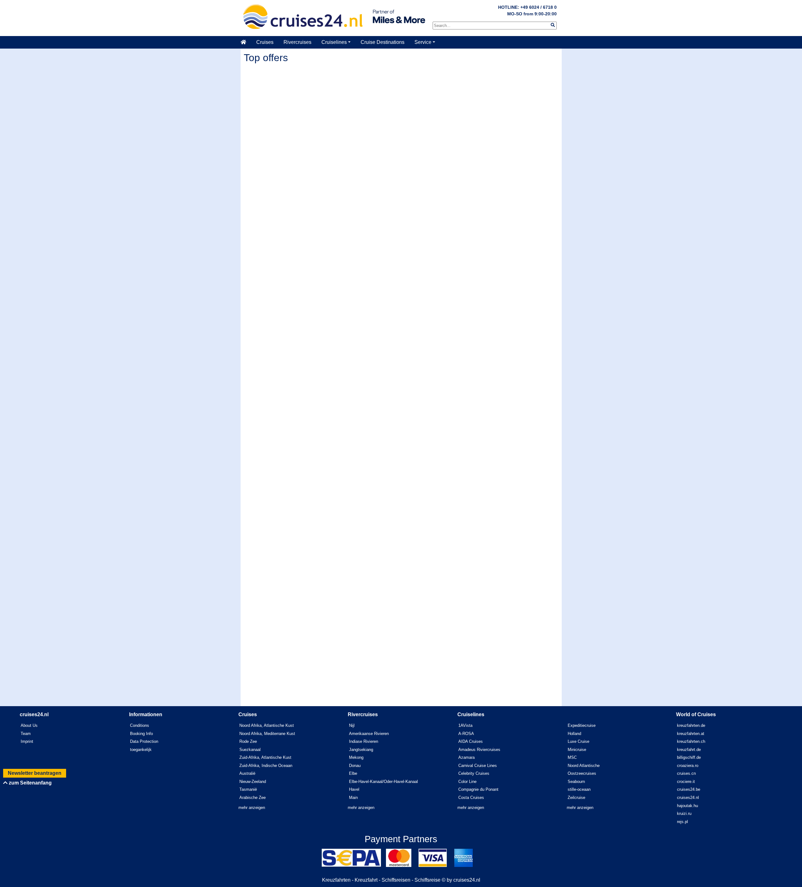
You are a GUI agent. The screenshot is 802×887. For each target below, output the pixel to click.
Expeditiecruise (582, 725)
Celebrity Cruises (473, 773)
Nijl (352, 725)
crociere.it (686, 781)
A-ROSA (466, 733)
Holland (574, 733)
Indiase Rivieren (363, 741)
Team (26, 733)
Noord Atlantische (584, 765)
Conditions (139, 725)
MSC (572, 757)
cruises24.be (688, 789)
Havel (354, 789)
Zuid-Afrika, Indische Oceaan (265, 765)
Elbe (353, 773)
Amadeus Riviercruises (479, 749)
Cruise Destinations (382, 42)
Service (422, 42)
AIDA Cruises (470, 741)
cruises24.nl (688, 797)
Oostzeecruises (582, 773)
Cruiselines (334, 42)
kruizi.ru (684, 813)
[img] (553, 25)
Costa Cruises (471, 797)
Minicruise (577, 749)
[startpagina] (246, 42)
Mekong (356, 757)
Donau (355, 765)
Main (353, 797)
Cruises (264, 42)
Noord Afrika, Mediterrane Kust (267, 733)
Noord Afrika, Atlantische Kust (266, 725)
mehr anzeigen (251, 807)
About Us (29, 725)
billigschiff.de (689, 757)
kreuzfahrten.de (691, 725)
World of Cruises (696, 714)
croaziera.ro (687, 765)
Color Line (467, 781)
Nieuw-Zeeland (252, 781)
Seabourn (576, 781)
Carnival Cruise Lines (477, 765)
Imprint (27, 741)
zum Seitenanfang (30, 782)
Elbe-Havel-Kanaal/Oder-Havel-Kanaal (383, 781)
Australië (247, 773)
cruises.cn (686, 773)
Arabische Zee (252, 797)
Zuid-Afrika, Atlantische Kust (265, 757)
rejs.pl (682, 821)
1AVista (465, 725)
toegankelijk (141, 749)
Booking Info (141, 733)
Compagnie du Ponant (478, 789)
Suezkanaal (250, 749)
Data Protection (144, 741)
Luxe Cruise (578, 741)
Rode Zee (248, 741)
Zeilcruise (576, 797)
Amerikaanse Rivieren (369, 733)
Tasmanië (248, 789)
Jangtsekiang (361, 749)
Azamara (466, 757)
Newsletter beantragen (34, 773)
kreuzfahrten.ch (691, 741)
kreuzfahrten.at (690, 733)
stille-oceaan (579, 789)
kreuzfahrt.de (689, 749)
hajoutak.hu (687, 805)
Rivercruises (297, 42)
